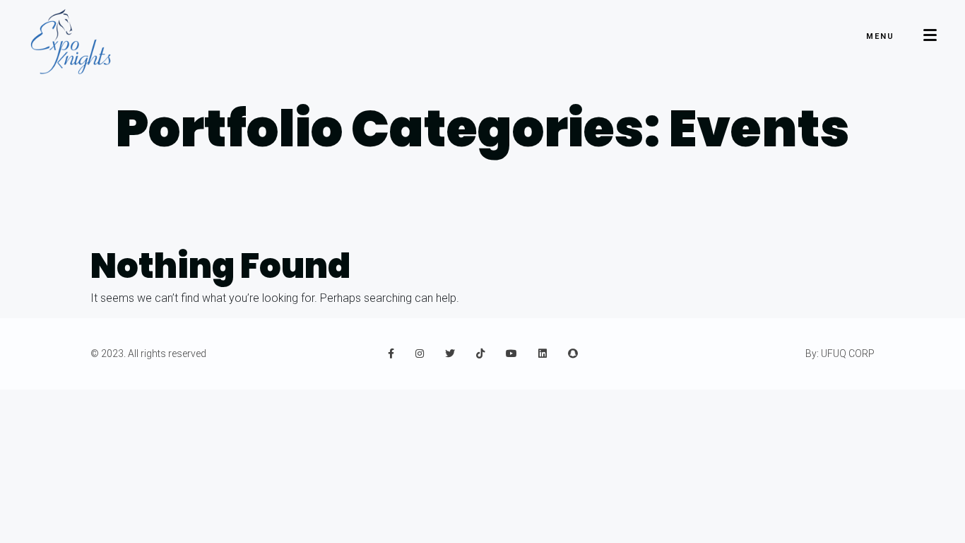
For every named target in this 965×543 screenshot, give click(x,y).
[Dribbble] (480, 353)
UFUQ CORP (848, 353)
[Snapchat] (573, 353)
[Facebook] (391, 353)
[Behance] (450, 353)
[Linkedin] (542, 353)
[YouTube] (511, 353)
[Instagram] (419, 353)
